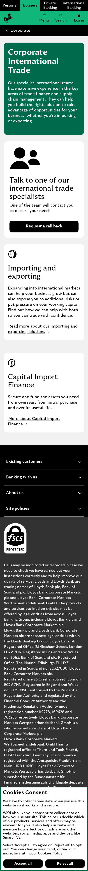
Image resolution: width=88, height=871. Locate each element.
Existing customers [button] (35, 462)
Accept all (23, 863)
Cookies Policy (50, 853)
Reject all (65, 863)
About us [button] (26, 493)
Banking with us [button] (32, 478)
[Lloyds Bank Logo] (8, 18)
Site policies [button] (28, 509)
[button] (79, 18)
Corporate (20, 31)
